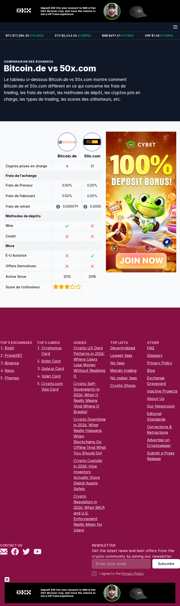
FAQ (150, 348)
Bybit (9, 348)
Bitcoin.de (67, 156)
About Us (155, 398)
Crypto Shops (122, 385)
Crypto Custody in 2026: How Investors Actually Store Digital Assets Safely (88, 474)
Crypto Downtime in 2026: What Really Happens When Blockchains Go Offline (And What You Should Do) (90, 436)
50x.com (92, 156)
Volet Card (50, 376)
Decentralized (122, 348)
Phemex (12, 378)
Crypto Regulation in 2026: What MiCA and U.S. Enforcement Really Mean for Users (89, 513)
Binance (12, 363)
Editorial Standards (156, 416)
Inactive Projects (162, 391)
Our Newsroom (161, 406)
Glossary (155, 355)
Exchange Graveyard (156, 381)
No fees (117, 363)
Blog (151, 370)
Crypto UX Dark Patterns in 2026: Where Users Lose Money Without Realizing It (89, 362)
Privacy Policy (159, 363)
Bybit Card (50, 361)
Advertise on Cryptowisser (159, 443)
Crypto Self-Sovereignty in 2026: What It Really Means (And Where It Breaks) (87, 397)
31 (92, 166)
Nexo (9, 370)
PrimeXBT (13, 355)
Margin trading (123, 370)
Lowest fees (121, 355)
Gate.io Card (52, 368)
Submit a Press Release (160, 456)
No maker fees (123, 378)
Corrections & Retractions (159, 429)
